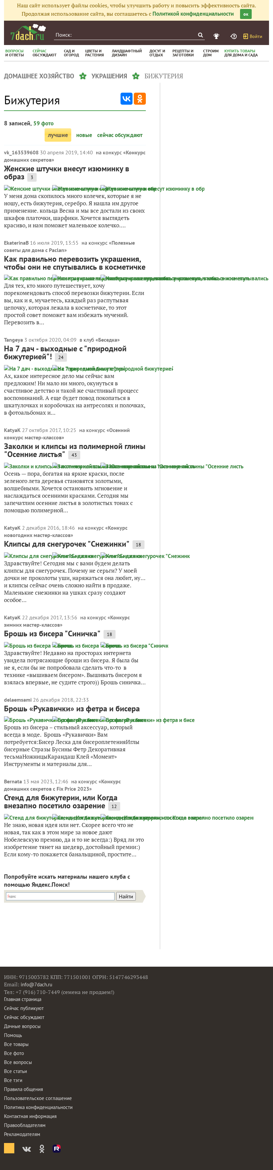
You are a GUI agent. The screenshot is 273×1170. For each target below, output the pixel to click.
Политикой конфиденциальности (193, 13)
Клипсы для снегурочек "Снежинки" (67, 544)
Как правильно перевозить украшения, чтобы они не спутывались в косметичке (74, 263)
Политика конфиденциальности (38, 1107)
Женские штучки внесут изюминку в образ (66, 172)
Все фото (14, 1053)
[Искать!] (200, 35)
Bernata (13, 781)
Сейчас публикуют (24, 1008)
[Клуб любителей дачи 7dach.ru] (28, 32)
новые (84, 135)
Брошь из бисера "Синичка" (52, 633)
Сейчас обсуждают (24, 1017)
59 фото (43, 123)
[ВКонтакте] (127, 99)
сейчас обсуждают (119, 135)
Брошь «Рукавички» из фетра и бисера (72, 708)
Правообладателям (25, 1125)
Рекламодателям (22, 1134)
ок (245, 14)
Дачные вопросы (22, 1026)
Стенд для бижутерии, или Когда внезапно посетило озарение (61, 801)
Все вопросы (18, 1062)
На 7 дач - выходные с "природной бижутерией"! (65, 352)
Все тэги (13, 1080)
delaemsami (18, 699)
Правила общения (23, 1089)
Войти (256, 36)
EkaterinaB (16, 242)
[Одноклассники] (140, 99)
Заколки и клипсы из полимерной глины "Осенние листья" (74, 450)
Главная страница (22, 999)
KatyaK (12, 430)
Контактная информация (30, 1116)
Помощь (13, 1035)
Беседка (107, 339)
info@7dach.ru (36, 984)
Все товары (16, 1044)
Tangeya (13, 339)
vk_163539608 (21, 152)
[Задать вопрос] (234, 36)
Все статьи (15, 1071)
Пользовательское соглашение (38, 1098)
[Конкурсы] (217, 36)
